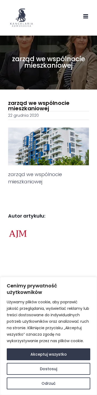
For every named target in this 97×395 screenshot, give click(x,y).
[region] (48, 336)
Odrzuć (48, 383)
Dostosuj (48, 369)
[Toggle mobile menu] (86, 16)
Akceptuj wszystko (48, 354)
